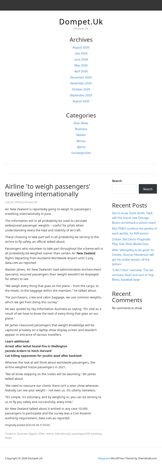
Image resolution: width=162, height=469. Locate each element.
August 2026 (81, 47)
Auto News (81, 123)
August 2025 (81, 101)
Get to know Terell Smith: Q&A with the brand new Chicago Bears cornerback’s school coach (134, 218)
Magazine (104, 458)
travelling (96, 433)
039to (41, 433)
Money (81, 141)
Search (117, 181)
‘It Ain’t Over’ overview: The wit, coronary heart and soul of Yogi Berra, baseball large (133, 275)
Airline (49, 433)
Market (81, 135)
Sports (81, 147)
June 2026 (81, 59)
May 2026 (81, 65)
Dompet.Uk (81, 21)
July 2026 (81, 53)
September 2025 (81, 95)
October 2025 (81, 89)
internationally (63, 433)
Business (81, 129)
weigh (8, 437)
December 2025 (81, 77)
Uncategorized (81, 153)
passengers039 (81, 433)
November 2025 (81, 83)
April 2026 (81, 71)
